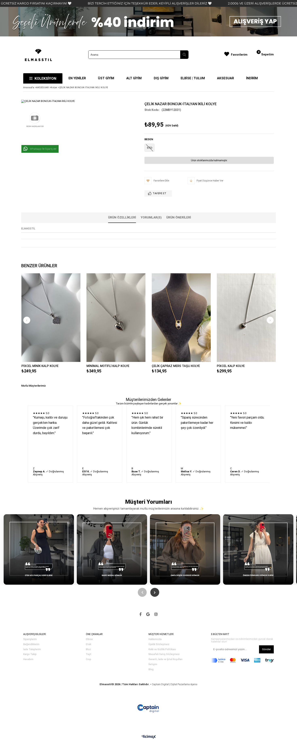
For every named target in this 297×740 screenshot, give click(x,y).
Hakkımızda (155, 639)
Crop (88, 659)
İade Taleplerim (32, 649)
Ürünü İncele (65, 317)
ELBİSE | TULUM (193, 78)
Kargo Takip (30, 654)
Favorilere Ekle (50, 317)
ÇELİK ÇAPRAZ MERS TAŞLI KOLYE (176, 366)
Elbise (89, 639)
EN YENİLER (77, 78)
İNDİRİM (252, 78)
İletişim (152, 664)
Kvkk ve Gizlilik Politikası (162, 649)
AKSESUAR (225, 78)
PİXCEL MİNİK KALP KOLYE (39, 366)
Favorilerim (239, 54)
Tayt (88, 654)
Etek (88, 644)
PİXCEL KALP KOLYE (231, 366)
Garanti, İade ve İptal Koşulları (165, 659)
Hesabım (28, 659)
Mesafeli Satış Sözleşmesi (164, 654)
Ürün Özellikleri (122, 217)
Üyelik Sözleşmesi (158, 644)
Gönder (266, 649)
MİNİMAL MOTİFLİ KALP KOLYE (107, 366)
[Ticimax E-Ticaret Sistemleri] (148, 737)
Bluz (88, 649)
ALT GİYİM (134, 78)
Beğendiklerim (31, 644)
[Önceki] (142, 592)
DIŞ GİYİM (161, 78)
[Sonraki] (154, 592)
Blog (151, 669)
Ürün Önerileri (178, 217)
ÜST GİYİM (106, 78)
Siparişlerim (30, 639)
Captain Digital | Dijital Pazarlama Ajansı (174, 684)
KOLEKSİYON (45, 78)
